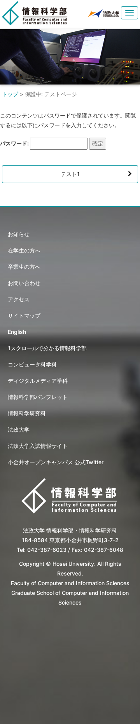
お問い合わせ (24, 283)
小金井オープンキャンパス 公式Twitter (55, 462)
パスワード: (15, 143)
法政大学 (19, 429)
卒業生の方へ (24, 266)
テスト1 (70, 174)
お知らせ (19, 234)
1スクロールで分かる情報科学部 (47, 348)
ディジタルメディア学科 (38, 380)
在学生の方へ (24, 250)
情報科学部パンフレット (38, 397)
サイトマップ (24, 315)
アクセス (19, 299)
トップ (10, 94)
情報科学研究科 (27, 413)
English (17, 331)
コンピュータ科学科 (32, 364)
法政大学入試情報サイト (38, 445)
